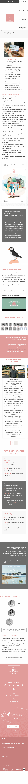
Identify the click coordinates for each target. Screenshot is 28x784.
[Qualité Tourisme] (12, 769)
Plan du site (4, 738)
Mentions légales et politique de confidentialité (13, 743)
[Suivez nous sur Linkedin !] (14, 689)
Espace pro (5, 756)
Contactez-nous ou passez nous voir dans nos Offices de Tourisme (14, 630)
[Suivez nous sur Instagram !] (5, 685)
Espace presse (5, 765)
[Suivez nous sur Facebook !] (10, 685)
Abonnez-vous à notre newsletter (14, 657)
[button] (21, 28)
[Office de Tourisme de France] (18, 769)
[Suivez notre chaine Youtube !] (18, 685)
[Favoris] (19, 28)
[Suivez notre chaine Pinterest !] (22, 685)
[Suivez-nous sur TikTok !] (14, 685)
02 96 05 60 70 (14, 701)
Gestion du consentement (8, 747)
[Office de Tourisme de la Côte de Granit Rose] (10, 17)
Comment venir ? (13, 726)
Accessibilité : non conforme (8, 752)
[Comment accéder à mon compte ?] (14, 303)
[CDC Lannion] (6, 769)
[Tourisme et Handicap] (24, 769)
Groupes (4, 761)
